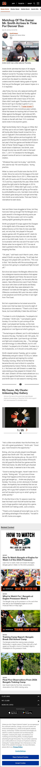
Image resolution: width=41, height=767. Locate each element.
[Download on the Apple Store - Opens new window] (13, 713)
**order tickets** (27, 106)
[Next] (26, 430)
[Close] (38, 721)
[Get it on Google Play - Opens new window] (27, 713)
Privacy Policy (17, 747)
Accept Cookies (20, 763)
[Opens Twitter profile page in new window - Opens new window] (11, 38)
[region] (20, 742)
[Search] (34, 3)
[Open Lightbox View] (20, 420)
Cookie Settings (20, 751)
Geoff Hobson (14, 33)
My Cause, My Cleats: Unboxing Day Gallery (15, 391)
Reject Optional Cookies (20, 757)
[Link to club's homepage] (4, 2)
